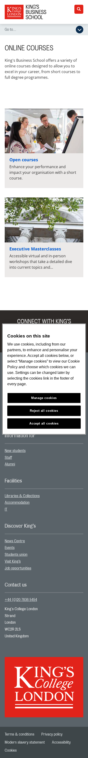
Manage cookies (44, 398)
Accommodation (17, 502)
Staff (8, 458)
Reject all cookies (44, 410)
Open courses (23, 159)
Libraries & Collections (22, 496)
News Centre (15, 541)
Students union (16, 554)
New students (15, 451)
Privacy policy (51, 734)
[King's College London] (44, 683)
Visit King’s (13, 561)
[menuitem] (44, 450)
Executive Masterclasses (35, 249)
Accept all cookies (44, 423)
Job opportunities (18, 568)
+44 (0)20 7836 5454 (21, 600)
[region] (44, 379)
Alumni (10, 464)
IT (6, 509)
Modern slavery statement (25, 742)
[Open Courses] (44, 131)
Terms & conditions (19, 734)
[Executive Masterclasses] (44, 219)
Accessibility (61, 742)
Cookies (11, 750)
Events (10, 548)
